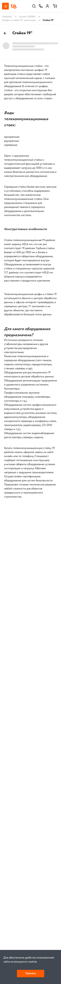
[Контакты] (40, 6)
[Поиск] (33, 6)
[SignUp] (47, 6)
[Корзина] (55, 6)
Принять (30, 973)
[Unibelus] (14, 6)
